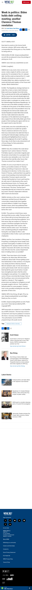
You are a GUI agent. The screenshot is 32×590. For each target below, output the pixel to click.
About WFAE (6, 539)
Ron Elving (16, 28)
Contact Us (5, 549)
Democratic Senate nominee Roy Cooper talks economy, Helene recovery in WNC (21, 415)
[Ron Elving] (5, 355)
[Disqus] (16, 449)
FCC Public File (6, 555)
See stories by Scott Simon (18, 346)
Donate (27, 2)
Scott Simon (9, 28)
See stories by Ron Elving (17, 366)
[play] (2, 588)
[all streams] (30, 588)
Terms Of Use (6, 562)
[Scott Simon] (5, 337)
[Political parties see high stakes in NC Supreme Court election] (7, 382)
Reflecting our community (9, 542)
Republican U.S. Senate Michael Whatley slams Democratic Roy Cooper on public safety (20, 392)
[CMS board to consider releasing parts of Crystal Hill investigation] (7, 404)
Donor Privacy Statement (9, 552)
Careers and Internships (9, 545)
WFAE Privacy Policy (8, 559)
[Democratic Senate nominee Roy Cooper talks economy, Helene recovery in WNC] (7, 416)
